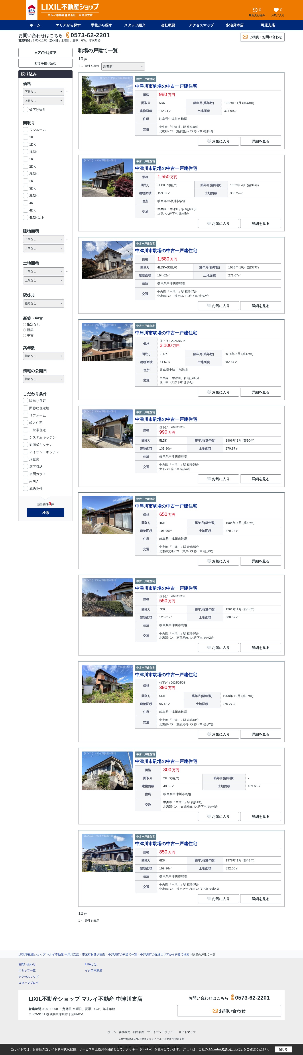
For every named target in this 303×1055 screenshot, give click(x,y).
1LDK (33, 152)
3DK (32, 188)
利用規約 (138, 1032)
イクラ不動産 (93, 970)
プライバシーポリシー (161, 1032)
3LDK (33, 196)
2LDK (33, 174)
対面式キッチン (41, 444)
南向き (34, 481)
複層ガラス (37, 474)
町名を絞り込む (45, 63)
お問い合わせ (27, 964)
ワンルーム (37, 130)
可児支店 (268, 25)
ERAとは (91, 964)
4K (31, 203)
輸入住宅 (36, 423)
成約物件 (36, 488)
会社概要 (168, 25)
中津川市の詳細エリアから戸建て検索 (164, 954)
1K (31, 137)
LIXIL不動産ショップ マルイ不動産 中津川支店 (48, 954)
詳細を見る (261, 141)
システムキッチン (42, 437)
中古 (30, 335)
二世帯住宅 (37, 430)
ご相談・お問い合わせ (265, 37)
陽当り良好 (37, 401)
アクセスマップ (28, 976)
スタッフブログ (28, 983)
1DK (32, 144)
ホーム (35, 25)
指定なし (33, 324)
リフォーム (37, 415)
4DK (32, 210)
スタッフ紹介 (135, 25)
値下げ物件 (37, 110)
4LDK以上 (36, 217)
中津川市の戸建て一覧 (122, 954)
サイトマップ (187, 1032)
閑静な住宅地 (39, 408)
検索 (45, 513)
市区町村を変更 (45, 53)
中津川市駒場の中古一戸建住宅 (166, 86)
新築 (30, 330)
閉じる (283, 1049)
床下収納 (36, 466)
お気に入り (221, 141)
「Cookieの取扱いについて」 (225, 1049)
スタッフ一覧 (27, 970)
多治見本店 (235, 25)
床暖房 (34, 459)
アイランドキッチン (44, 452)
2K (31, 159)
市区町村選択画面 (93, 954)
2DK (32, 166)
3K (31, 181)
